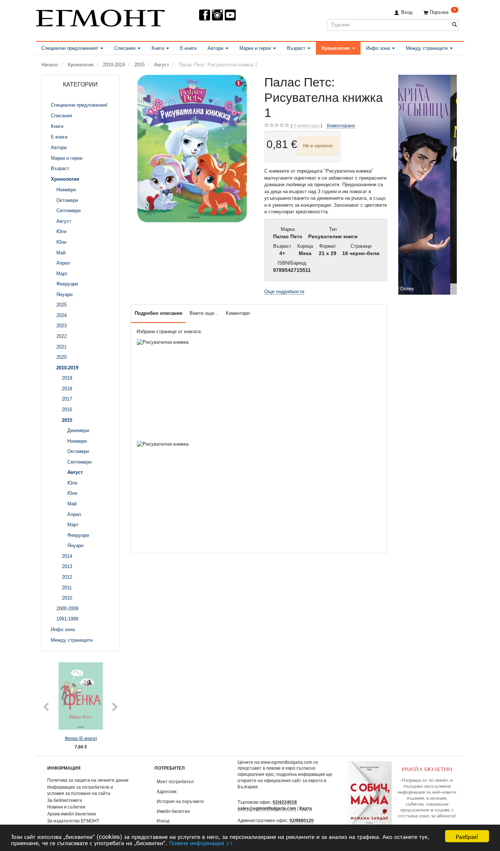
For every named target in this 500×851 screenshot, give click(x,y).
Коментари (238, 313)
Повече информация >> (201, 842)
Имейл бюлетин (173, 811)
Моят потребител (175, 781)
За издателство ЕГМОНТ (73, 820)
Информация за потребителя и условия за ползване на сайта (80, 790)
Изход (163, 820)
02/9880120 (302, 820)
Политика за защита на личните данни (87, 780)
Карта (305, 808)
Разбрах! (467, 836)
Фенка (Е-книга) (81, 738)
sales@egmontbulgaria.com (267, 808)
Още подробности (284, 291)
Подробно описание (158, 313)
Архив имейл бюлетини (71, 813)
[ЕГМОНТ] (100, 16)
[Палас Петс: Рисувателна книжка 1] (192, 148)
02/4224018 (285, 802)
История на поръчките (180, 801)
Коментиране (341, 125)
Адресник (166, 791)
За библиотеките (64, 800)
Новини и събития (66, 806)
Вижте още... (204, 313)
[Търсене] (454, 24)
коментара (307, 125)
